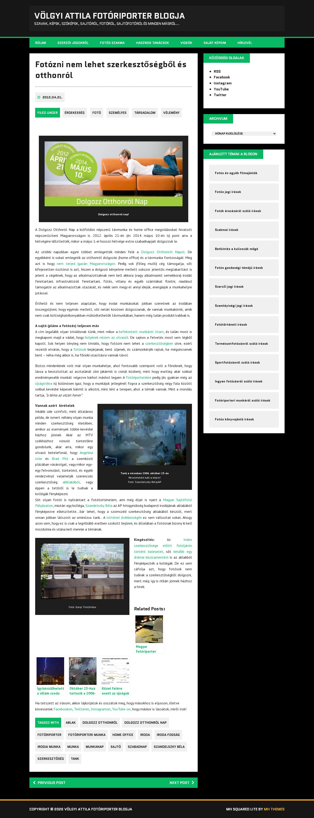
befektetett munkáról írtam (141, 331)
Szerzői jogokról (72, 42)
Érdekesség (75, 112)
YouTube (221, 89)
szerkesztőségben (159, 343)
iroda (145, 734)
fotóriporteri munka (87, 734)
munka (73, 746)
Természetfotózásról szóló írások (241, 343)
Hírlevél (244, 42)
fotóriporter (49, 734)
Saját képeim (215, 42)
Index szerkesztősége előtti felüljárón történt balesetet (163, 545)
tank (75, 758)
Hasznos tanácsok (152, 42)
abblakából (71, 482)
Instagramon (101, 709)
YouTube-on (121, 709)
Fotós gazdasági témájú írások (239, 267)
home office (122, 734)
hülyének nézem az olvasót (106, 337)
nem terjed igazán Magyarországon (86, 263)
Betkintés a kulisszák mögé (236, 249)
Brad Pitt (60, 458)
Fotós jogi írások (228, 191)
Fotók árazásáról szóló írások (238, 211)
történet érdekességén (124, 517)
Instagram (223, 83)
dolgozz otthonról (100, 722)
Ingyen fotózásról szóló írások (239, 381)
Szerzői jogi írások (229, 286)
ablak (71, 722)
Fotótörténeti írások (231, 324)
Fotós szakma (112, 42)
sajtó (116, 746)
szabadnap (137, 746)
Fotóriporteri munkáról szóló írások (242, 400)
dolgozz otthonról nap (145, 722)
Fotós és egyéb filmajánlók (236, 173)
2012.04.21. (52, 97)
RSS (217, 71)
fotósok (80, 349)
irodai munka (48, 746)
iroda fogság (168, 734)
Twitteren (81, 709)
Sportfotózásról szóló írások (237, 362)
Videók (186, 42)
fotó (96, 112)
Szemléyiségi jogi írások (234, 305)
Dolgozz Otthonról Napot (163, 252)
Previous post (52, 782)
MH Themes (274, 809)
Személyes (117, 112)
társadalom (144, 112)
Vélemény (171, 112)
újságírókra (43, 383)
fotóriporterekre (138, 377)
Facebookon (63, 709)
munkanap (95, 746)
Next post (179, 782)
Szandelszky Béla (99, 505)
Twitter (220, 95)
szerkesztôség (50, 758)
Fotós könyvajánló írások (234, 419)
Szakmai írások (226, 229)
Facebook (222, 77)
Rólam (40, 42)
